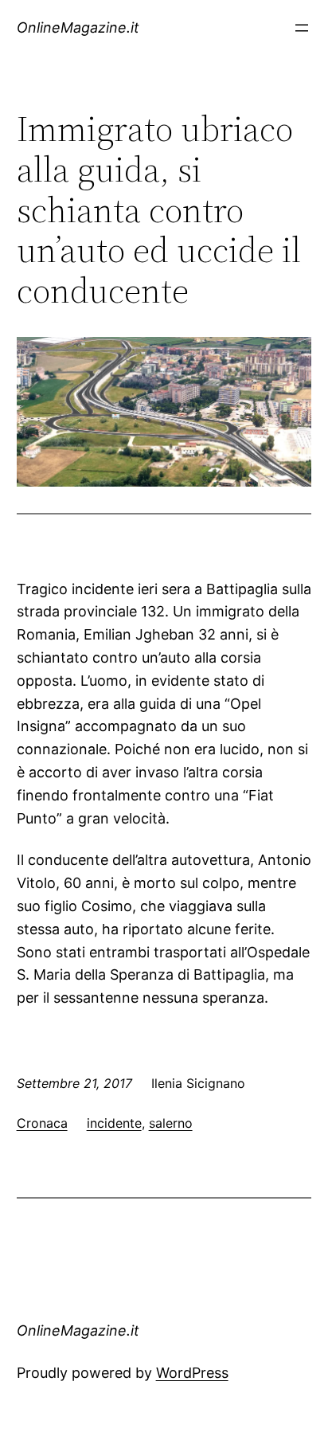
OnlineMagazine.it (78, 27)
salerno (171, 1123)
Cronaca (42, 1123)
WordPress (192, 1372)
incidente (114, 1123)
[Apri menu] (301, 27)
